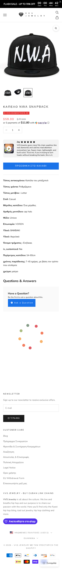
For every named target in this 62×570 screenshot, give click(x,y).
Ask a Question (23, 302)
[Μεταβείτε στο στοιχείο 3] (28, 92)
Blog (5, 435)
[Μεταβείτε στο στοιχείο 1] (7, 92)
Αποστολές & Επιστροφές (16, 457)
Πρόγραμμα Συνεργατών (15, 441)
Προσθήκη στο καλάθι (31, 165)
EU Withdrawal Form (13, 478)
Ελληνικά (29, 538)
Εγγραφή (14, 418)
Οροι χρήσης (9, 472)
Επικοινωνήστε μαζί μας (15, 483)
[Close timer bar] (60, 2)
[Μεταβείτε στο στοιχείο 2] (17, 91)
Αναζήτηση (8, 451)
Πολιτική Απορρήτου (13, 462)
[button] (31, 122)
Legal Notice (9, 467)
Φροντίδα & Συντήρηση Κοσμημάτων (21, 446)
